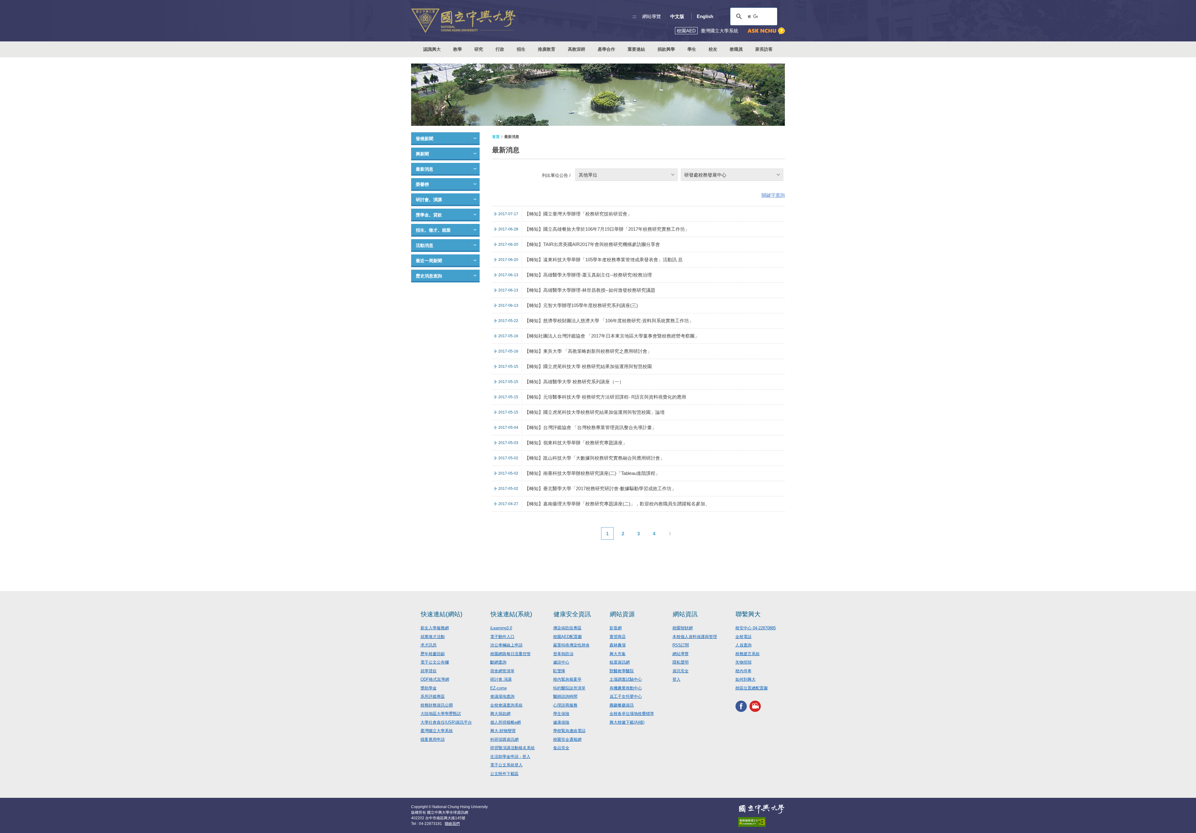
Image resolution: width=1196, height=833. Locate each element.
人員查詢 (743, 645)
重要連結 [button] (636, 49)
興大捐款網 (500, 713)
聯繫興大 (748, 614)
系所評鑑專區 (432, 696)
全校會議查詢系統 (506, 705)
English (705, 16)
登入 (676, 679)
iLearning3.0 (501, 628)
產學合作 (606, 49)
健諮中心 (561, 662)
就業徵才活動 (432, 636)
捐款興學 (666, 49)
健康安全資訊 (572, 614)
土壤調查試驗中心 (626, 679)
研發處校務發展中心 (705, 174)
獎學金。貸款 (429, 214)
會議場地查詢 (502, 696)
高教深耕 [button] (576, 49)
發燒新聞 (424, 138)
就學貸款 (428, 671)
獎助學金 (428, 688)
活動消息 (424, 245)
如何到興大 (745, 679)
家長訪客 (764, 49)
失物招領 (743, 662)
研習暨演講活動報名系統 (512, 747)
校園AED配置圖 (567, 636)
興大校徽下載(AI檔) (627, 722)
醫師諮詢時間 (565, 696)
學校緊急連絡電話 (569, 730)
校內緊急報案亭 (567, 679)
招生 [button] (521, 49)
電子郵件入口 (502, 636)
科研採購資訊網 (504, 739)
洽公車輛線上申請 (506, 645)
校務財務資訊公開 (436, 705)
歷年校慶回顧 (432, 653)
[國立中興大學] (463, 20)
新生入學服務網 (434, 628)
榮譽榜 (422, 184)
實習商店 (618, 636)
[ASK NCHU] (766, 31)
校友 (713, 49)
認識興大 (432, 49)
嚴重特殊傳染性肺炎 (571, 645)
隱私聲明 (680, 662)
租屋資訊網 (620, 662)
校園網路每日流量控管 (510, 653)
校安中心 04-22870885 (755, 628)
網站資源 (622, 614)
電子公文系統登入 (506, 765)
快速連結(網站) (442, 614)
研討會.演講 (501, 679)
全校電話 (743, 636)
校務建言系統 (747, 653)
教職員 (736, 49)
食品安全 (561, 747)
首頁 (496, 137)
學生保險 (561, 713)
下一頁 (669, 533)
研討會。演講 (429, 199)
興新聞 (422, 153)
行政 (500, 49)
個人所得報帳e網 (505, 722)
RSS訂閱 (680, 645)
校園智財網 (682, 628)
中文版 (677, 16)
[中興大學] (761, 809)
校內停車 (743, 671)
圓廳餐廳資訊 (622, 705)
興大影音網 (755, 706)
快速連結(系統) (511, 614)
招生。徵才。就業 (433, 230)
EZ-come (498, 688)
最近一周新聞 (429, 260)
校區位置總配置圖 (751, 688)
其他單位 (588, 174)
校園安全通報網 (567, 739)
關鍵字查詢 (773, 195)
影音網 (616, 628)
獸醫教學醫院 (622, 671)
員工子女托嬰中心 (626, 696)
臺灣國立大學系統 (436, 730)
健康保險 (561, 722)
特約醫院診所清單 (569, 688)
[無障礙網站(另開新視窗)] (761, 822)
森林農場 (618, 645)
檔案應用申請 (432, 739)
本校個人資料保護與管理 (694, 636)
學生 (691, 49)
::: (634, 16)
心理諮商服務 (565, 705)
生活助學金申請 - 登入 (510, 756)
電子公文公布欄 (434, 662)
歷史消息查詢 (429, 275)
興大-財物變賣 (503, 730)
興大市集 (618, 653)
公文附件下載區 (504, 773)
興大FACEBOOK (741, 706)
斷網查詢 (498, 662)
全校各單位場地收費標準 (632, 713)
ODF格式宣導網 (434, 679)
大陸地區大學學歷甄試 (440, 713)
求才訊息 (428, 645)
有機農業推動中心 (626, 688)
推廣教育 (546, 49)
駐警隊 (559, 671)
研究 (478, 49)
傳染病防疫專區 (567, 628)
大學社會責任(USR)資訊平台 (446, 722)
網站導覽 (651, 16)
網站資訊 (685, 614)
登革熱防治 (563, 653)
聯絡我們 (452, 823)
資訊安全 (680, 671)
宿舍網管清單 (502, 671)
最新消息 (424, 169)
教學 (457, 49)
